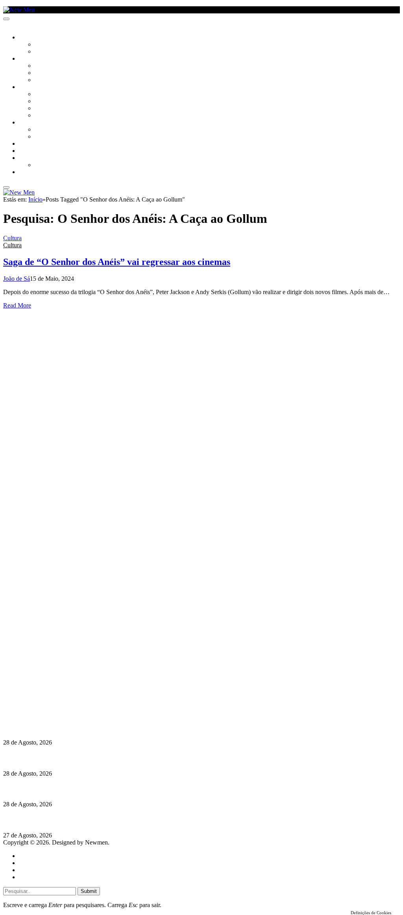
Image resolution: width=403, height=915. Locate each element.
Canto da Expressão (61, 52)
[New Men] (19, 9)
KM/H (25, 151)
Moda (42, 101)
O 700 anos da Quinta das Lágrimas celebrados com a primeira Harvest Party (106, 788)
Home (26, 855)
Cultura (30, 59)
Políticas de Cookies (51, 711)
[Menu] (6, 19)
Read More (17, 305)
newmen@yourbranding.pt (65, 676)
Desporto (31, 158)
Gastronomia (37, 144)
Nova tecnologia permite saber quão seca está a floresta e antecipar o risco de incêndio (117, 727)
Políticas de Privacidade (55, 704)
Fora (41, 137)
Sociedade (32, 38)
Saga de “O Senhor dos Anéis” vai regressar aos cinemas (116, 262)
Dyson (43, 94)
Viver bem (48, 108)
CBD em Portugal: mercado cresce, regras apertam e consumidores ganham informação (120, 757)
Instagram (44, 690)
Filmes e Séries (53, 73)
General (29, 862)
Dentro (44, 130)
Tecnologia (50, 116)
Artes (42, 66)
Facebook (44, 697)
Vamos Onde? (35, 123)
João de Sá (16, 278)
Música (44, 80)
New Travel (33, 172)
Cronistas (48, 45)
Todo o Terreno (55, 165)
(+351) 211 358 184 (56, 683)
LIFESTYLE (31, 87)
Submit (89, 891)
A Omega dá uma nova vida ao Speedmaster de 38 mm (75, 820)
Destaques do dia (40, 877)
